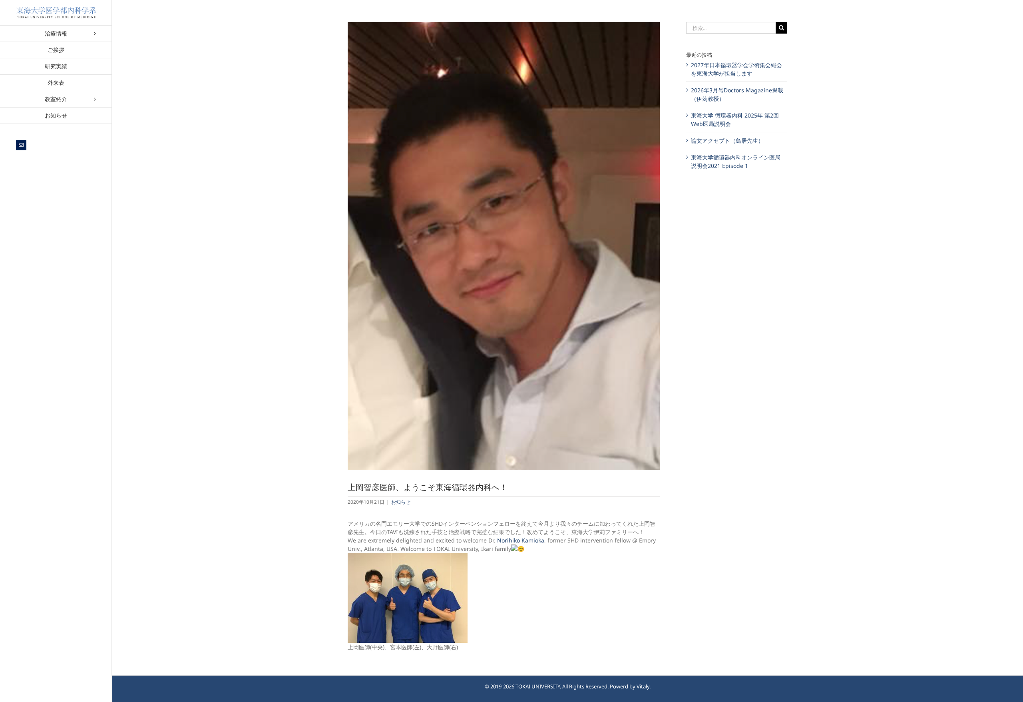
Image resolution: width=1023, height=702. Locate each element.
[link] (520, 540)
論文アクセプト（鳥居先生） (727, 140)
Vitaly (643, 686)
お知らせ (400, 502)
